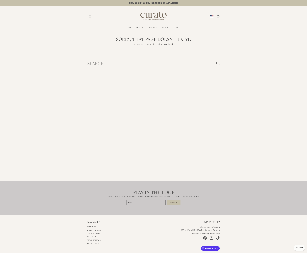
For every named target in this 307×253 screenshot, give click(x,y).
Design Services (94, 230)
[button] (218, 16)
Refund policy (93, 243)
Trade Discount (94, 233)
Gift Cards (91, 237)
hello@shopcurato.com (209, 227)
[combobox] (153, 63)
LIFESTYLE (165, 27)
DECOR (139, 27)
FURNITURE (152, 27)
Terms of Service (94, 240)
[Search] (218, 63)
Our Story (91, 227)
